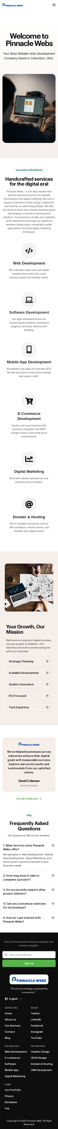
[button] (54, 4)
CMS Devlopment (41, 1070)
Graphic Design (40, 1051)
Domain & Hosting (42, 1063)
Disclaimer (11, 1102)
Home (8, 1013)
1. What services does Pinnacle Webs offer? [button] (23, 847)
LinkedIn (36, 1019)
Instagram (37, 1031)
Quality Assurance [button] (21, 684)
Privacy (9, 1096)
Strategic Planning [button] (21, 661)
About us (10, 1019)
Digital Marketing (15, 1076)
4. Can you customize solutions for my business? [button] (24, 905)
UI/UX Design (39, 1057)
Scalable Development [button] (24, 672)
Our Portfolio (13, 1089)
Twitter (35, 1013)
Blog (7, 1037)
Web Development (16, 1051)
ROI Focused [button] (17, 695)
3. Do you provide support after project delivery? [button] (24, 891)
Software (10, 1063)
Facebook (37, 1025)
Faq (7, 1108)
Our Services (12, 1025)
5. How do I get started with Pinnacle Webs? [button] (22, 919)
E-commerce (12, 1057)
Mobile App (11, 1070)
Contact (10, 1031)
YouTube (36, 1037)
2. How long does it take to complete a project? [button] (21, 877)
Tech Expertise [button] (19, 707)
